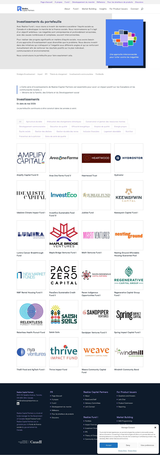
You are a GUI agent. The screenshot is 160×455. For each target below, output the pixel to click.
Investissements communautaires (81, 74)
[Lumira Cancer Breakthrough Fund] (31, 235)
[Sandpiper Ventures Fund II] (96, 315)
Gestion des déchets (43, 131)
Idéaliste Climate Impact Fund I (31, 212)
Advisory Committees (92, 403)
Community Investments (93, 439)
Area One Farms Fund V (60, 175)
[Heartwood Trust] (96, 158)
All (20, 122)
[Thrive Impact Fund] (63, 352)
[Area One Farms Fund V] (63, 158)
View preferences (147, 445)
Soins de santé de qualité (55, 136)
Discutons (139, 2)
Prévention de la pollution (30, 136)
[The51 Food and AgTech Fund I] (31, 352)
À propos (58, 2)
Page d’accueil (46, 2)
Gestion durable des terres (67, 131)
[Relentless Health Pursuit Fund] (31, 315)
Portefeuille (100, 74)
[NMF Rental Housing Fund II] (31, 275)
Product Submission (125, 403)
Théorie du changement (58, 74)
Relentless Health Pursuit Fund (31, 332)
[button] (155, 427)
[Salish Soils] (63, 315)
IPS (86, 432)
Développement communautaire (32, 126)
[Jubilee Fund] (96, 195)
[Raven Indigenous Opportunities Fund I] (96, 275)
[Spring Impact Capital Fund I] (128, 315)
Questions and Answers (126, 396)
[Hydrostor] (128, 157)
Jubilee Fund (88, 212)
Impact (40, 74)
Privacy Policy (122, 450)
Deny (128, 445)
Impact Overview (91, 425)
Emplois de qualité (102, 126)
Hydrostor (119, 175)
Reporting (121, 407)
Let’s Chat (121, 399)
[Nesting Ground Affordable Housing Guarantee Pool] (128, 235)
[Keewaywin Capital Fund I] (128, 195)
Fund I (67, 2)
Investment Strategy (92, 428)
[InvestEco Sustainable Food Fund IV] (63, 195)
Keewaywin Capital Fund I (126, 212)
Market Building (89, 9)
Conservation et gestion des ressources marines (105, 122)
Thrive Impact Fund (58, 369)
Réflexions (101, 2)
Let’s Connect (90, 407)
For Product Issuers (119, 9)
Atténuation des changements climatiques (64, 122)
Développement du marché (83, 2)
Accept (108, 445)
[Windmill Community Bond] (128, 352)
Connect (135, 9)
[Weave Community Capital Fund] (96, 352)
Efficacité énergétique (81, 126)
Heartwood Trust (89, 175)
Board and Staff (90, 399)
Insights (103, 9)
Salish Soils (54, 332)
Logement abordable (112, 131)
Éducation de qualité (58, 126)
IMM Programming (125, 421)
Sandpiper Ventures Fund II (94, 332)
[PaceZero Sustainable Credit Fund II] (63, 275)
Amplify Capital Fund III (27, 175)
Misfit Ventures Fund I (92, 252)
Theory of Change (91, 435)
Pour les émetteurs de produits (120, 2)
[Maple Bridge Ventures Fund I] (63, 235)
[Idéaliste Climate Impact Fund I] (31, 195)
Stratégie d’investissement (26, 74)
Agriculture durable (34, 122)
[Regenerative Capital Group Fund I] (128, 275)
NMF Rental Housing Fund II (29, 292)
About (67, 9)
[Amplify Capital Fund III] (31, 157)
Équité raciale (24, 131)
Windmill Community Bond (126, 369)
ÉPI (46, 74)
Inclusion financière (91, 131)
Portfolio (88, 421)
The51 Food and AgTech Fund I (31, 369)
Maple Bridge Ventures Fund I (62, 252)
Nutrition (129, 131)
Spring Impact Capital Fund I (127, 332)
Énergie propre (120, 126)
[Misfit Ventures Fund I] (96, 235)
